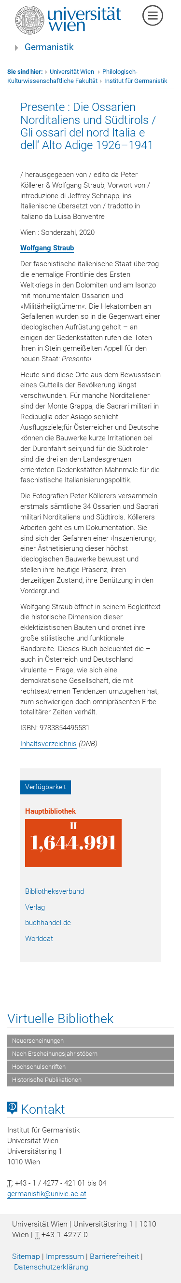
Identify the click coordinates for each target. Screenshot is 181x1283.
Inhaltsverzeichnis (48, 743)
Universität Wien (73, 71)
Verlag (35, 907)
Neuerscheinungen (38, 1040)
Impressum (65, 1256)
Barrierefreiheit (114, 1256)
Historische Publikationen (47, 1079)
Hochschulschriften (39, 1066)
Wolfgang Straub (47, 248)
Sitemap (26, 1256)
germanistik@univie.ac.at (46, 1193)
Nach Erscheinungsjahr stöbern (54, 1053)
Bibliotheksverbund (54, 891)
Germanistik (49, 47)
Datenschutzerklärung (51, 1266)
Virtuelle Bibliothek (60, 1018)
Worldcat (39, 938)
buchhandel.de (48, 922)
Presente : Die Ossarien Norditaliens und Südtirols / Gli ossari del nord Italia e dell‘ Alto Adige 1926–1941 (88, 126)
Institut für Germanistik (135, 80)
